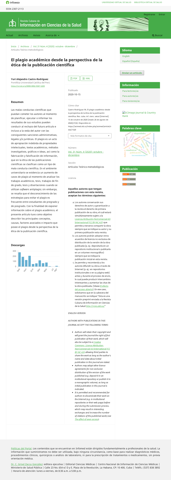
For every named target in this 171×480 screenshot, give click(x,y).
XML (87, 78)
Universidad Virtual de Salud (116, 2)
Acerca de (51, 35)
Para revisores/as (131, 100)
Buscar (158, 35)
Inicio (13, 46)
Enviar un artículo (132, 72)
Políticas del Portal (21, 448)
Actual (9, 35)
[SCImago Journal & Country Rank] (140, 116)
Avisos (36, 35)
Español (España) (131, 61)
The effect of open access (86, 419)
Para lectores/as (130, 90)
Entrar (162, 14)
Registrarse (149, 14)
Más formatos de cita (80, 135)
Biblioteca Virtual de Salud (148, 2)
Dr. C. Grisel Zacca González (27, 464)
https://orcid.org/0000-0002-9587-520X (28, 86)
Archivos (23, 35)
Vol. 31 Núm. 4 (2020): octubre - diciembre (54, 46)
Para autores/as (130, 95)
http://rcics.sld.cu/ (95, 306)
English (126, 56)
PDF (75, 78)
